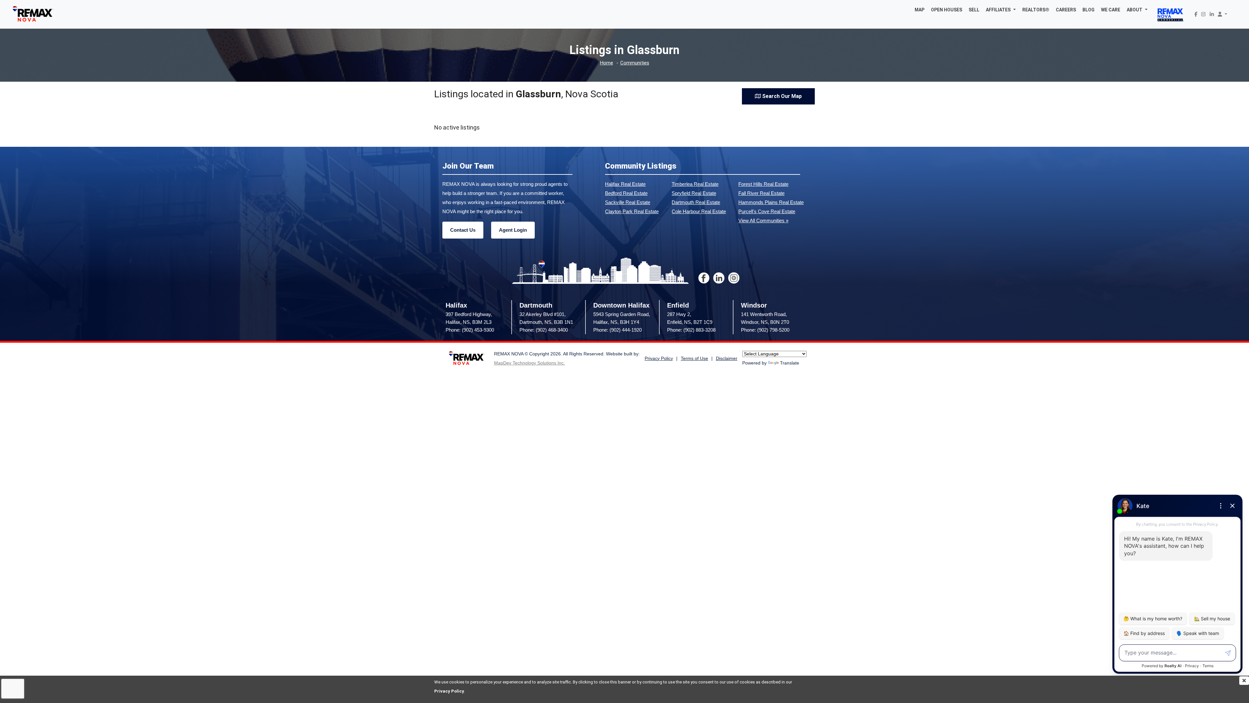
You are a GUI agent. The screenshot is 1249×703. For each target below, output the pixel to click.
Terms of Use (694, 358)
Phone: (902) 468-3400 (543, 330)
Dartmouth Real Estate (696, 202)
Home (606, 63)
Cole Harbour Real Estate (699, 211)
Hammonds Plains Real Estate (771, 202)
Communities (634, 63)
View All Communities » (763, 220)
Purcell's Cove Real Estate (766, 211)
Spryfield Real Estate (694, 193)
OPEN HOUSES (946, 9)
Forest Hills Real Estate (763, 184)
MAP (919, 9)
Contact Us (463, 230)
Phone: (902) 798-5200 (765, 330)
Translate (789, 363)
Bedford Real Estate (626, 193)
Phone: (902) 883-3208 (691, 330)
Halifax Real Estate (625, 184)
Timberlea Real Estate (695, 184)
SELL (974, 9)
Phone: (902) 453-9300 (470, 330)
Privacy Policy (449, 691)
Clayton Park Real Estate (632, 211)
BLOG (1088, 9)
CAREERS (1066, 9)
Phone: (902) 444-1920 (617, 330)
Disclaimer (726, 358)
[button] (1000, 10)
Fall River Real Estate (761, 193)
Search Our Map (781, 96)
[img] (1244, 680)
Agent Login (513, 230)
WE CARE (1110, 9)
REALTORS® (1035, 9)
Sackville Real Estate (627, 202)
